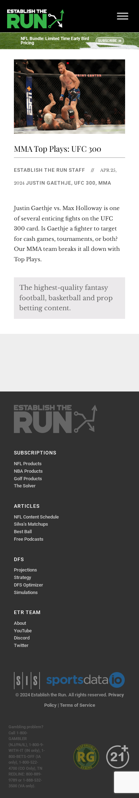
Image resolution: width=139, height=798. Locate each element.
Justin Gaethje (48, 183)
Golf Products (28, 478)
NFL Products (28, 463)
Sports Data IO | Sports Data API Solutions (85, 680)
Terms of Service (77, 705)
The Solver (25, 485)
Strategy (22, 577)
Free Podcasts (28, 539)
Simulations (26, 592)
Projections (25, 570)
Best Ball (23, 531)
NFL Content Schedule (36, 517)
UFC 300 (85, 183)
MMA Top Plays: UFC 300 (57, 148)
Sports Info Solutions (27, 680)
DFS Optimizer (28, 585)
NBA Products (28, 471)
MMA (104, 183)
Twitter (21, 645)
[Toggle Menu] (122, 16)
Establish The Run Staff (49, 170)
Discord (22, 638)
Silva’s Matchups (31, 524)
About (20, 623)
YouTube (23, 630)
